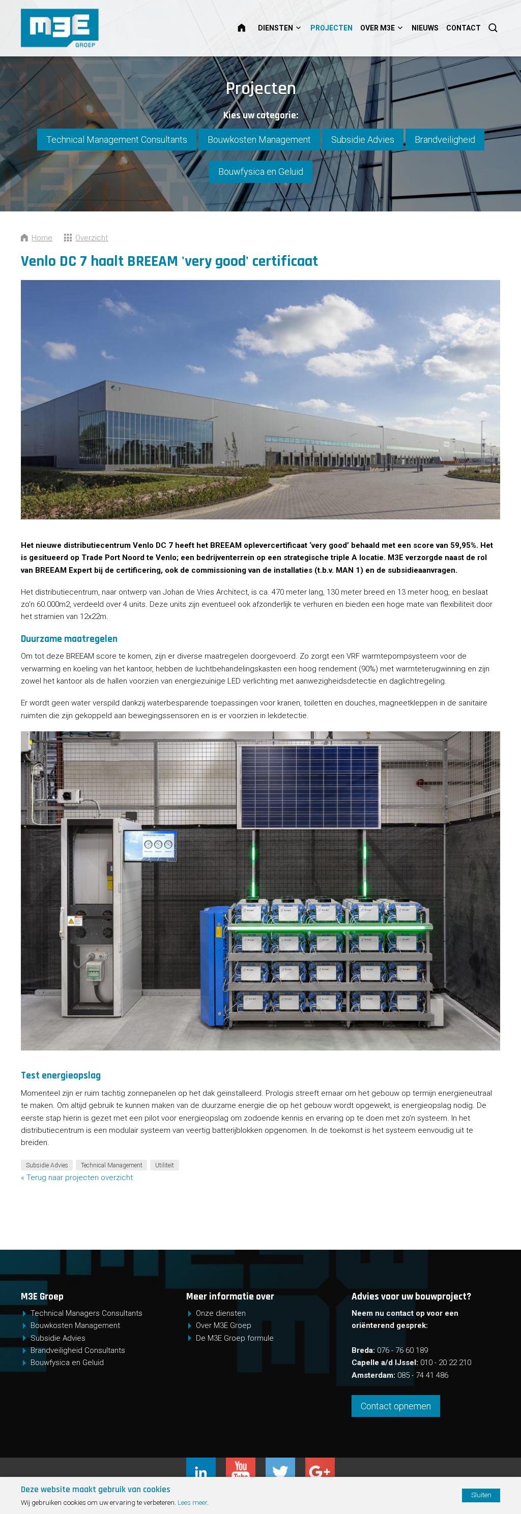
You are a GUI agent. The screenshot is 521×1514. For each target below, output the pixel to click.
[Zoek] (494, 28)
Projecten (331, 28)
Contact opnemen (396, 1406)
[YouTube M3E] (246, 1463)
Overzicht (91, 237)
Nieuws (425, 28)
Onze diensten (221, 1313)
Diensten (275, 28)
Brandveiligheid (445, 139)
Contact (463, 28)
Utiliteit (164, 1164)
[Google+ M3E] (320, 1463)
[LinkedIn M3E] (206, 1463)
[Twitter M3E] (285, 1463)
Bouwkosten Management (259, 139)
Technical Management (111, 1164)
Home (247, 28)
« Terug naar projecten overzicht (77, 1177)
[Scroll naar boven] (485, 1475)
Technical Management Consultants (116, 139)
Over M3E (377, 28)
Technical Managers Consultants (86, 1313)
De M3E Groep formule (235, 1338)
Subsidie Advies (362, 139)
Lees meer (192, 1502)
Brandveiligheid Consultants (78, 1350)
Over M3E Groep (223, 1325)
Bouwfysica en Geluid (260, 171)
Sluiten (481, 1495)
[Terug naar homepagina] (92, 28)
